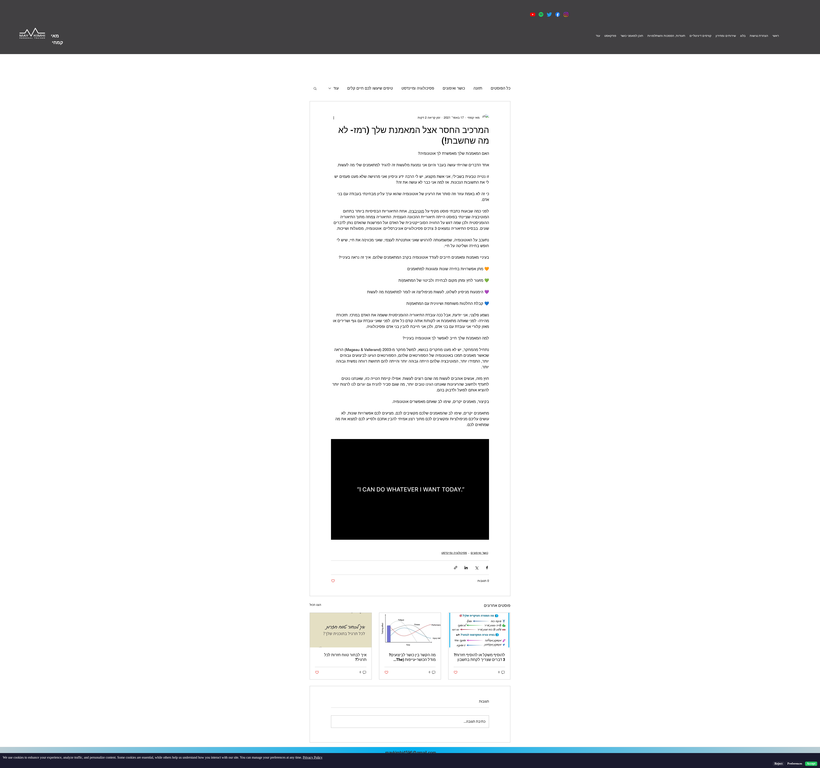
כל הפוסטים (500, 88)
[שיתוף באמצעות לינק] (456, 568)
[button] (315, 88)
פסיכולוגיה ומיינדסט (417, 88)
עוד (336, 88)
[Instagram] (566, 14)
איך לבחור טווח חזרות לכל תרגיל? (345, 657)
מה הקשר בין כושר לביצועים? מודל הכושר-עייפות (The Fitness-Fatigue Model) (412, 657)
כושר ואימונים (454, 88)
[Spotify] (541, 14)
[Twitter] (549, 14)
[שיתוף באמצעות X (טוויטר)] (476, 568)
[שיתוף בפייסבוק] (487, 568)
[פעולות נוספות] (333, 117)
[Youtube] (533, 14)
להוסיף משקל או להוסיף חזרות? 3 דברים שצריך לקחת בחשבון (479, 657)
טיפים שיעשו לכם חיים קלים (370, 88)
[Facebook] (558, 14)
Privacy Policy (312, 757)
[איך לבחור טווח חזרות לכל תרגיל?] (341, 630)
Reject (779, 763)
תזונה (477, 88)
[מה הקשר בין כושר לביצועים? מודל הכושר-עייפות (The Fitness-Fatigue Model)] (410, 630)
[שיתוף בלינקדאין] (466, 568)
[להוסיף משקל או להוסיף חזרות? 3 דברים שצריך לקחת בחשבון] (479, 630)
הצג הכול (315, 604)
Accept (811, 763)
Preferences (794, 763)
